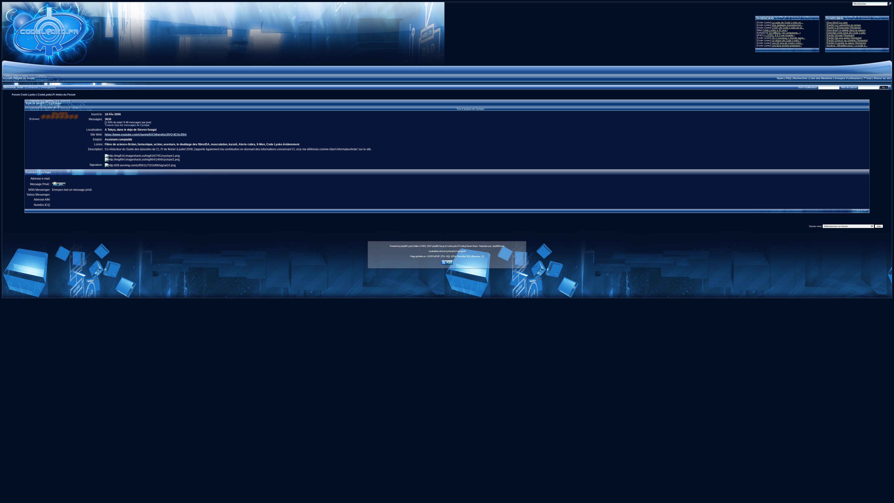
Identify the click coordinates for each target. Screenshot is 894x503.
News (780, 78)
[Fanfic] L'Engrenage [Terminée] (843, 27)
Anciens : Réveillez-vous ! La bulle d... (846, 45)
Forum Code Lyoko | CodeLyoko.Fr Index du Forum (43, 94)
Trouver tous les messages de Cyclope (127, 125)
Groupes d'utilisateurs (848, 78)
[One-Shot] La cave (837, 22)
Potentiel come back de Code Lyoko (846, 32)
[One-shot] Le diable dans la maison (846, 30)
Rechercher (800, 78)
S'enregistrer (47, 87)
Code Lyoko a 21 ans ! (775, 30)
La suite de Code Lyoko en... (787, 22)
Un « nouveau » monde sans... (788, 38)
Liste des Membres (820, 78)
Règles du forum (24, 78)
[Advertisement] (447, 281)
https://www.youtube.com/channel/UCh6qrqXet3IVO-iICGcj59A (146, 134)
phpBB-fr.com (498, 246)
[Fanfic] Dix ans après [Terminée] (844, 38)
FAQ (788, 78)
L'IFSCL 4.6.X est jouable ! (780, 35)
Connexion (32, 87)
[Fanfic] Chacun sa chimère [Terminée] (847, 40)
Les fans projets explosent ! (787, 45)
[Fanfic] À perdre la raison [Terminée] (846, 43)
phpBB (404, 246)
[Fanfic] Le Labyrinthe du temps (843, 25)
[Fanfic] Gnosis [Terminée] (840, 35)
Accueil (7, 78)
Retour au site (882, 78)
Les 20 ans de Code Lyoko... (787, 43)
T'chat (868, 78)
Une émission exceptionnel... (787, 25)
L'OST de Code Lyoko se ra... (788, 27)
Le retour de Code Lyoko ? (786, 40)
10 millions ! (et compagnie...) (784, 32)
